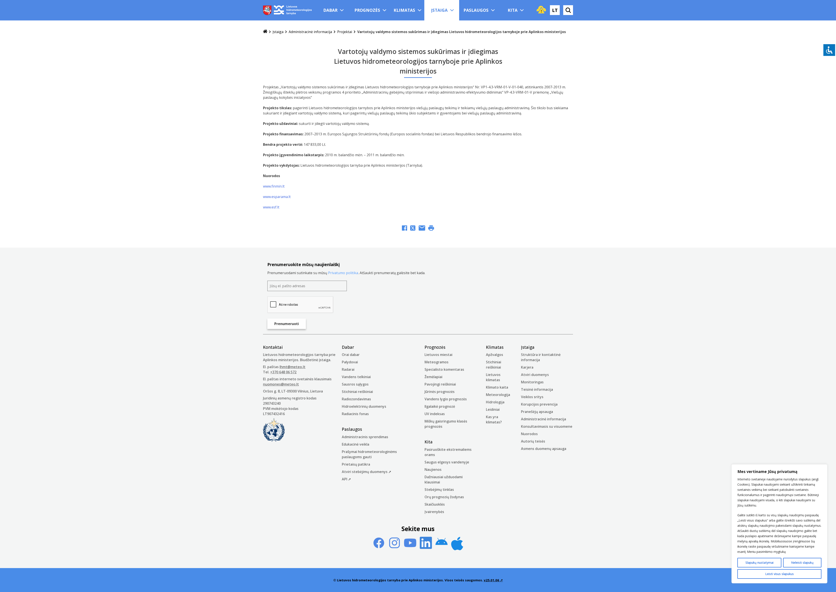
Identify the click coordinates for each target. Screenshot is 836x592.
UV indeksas (435, 413)
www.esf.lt (271, 207)
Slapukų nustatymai (759, 562)
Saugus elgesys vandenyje (447, 462)
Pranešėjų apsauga (537, 411)
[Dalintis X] (412, 228)
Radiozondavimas (356, 399)
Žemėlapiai (433, 376)
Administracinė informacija (310, 31)
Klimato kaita (497, 387)
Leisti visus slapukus (779, 574)
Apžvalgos (494, 354)
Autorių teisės (533, 441)
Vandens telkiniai (356, 376)
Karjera (527, 367)
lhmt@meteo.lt (292, 366)
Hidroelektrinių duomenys (364, 406)
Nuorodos (529, 433)
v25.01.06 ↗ (493, 580)
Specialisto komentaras (444, 369)
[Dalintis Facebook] (404, 228)
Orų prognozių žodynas (444, 497)
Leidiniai (493, 409)
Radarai (348, 369)
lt (555, 10)
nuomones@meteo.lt (281, 384)
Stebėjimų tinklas (439, 489)
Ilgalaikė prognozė (440, 406)
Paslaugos (476, 10)
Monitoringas (532, 382)
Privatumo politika (343, 272)
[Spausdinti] (431, 228)
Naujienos (433, 469)
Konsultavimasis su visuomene (546, 426)
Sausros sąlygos (355, 384)
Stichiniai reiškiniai (357, 391)
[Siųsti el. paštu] (422, 228)
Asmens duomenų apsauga (543, 448)
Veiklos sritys (532, 396)
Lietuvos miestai (438, 354)
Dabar (330, 10)
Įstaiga (439, 10)
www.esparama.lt (277, 196)
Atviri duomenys (535, 374)
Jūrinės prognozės (440, 391)
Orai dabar (351, 354)
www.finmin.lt (274, 186)
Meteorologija (498, 394)
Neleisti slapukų (802, 562)
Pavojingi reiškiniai (440, 384)
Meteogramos (436, 362)
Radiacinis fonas (355, 413)
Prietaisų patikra (356, 464)
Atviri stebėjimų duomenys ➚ (366, 471)
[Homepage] (265, 31)
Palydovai (350, 362)
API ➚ (346, 479)
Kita (512, 10)
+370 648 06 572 (283, 372)
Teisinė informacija (537, 389)
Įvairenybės (434, 511)
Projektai (344, 31)
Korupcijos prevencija (539, 404)
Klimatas (404, 10)
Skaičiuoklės (435, 504)
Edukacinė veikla (355, 444)
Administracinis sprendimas (365, 436)
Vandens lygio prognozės (446, 399)
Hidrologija (495, 402)
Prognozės (367, 10)
